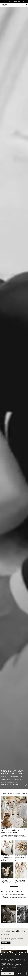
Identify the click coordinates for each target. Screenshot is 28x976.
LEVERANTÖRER (13, 784)
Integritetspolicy (7, 963)
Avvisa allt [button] (21, 973)
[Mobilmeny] (26, 4)
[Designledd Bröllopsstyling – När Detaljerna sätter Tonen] (7, 873)
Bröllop (10, 793)
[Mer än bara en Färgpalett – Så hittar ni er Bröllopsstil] (14, 817)
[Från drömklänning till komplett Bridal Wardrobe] (7, 850)
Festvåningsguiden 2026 (14, 1)
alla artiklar (14, 885)
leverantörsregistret (7, 901)
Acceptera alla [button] (7, 973)
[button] (22, 925)
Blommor (17, 793)
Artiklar (3, 793)
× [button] (26, 954)
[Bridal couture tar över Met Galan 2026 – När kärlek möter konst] (21, 873)
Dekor (23, 793)
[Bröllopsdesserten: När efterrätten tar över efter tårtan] (21, 850)
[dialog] (14, 964)
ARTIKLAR (4, 784)
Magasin (3, 948)
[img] (4, 5)
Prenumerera (5, 942)
